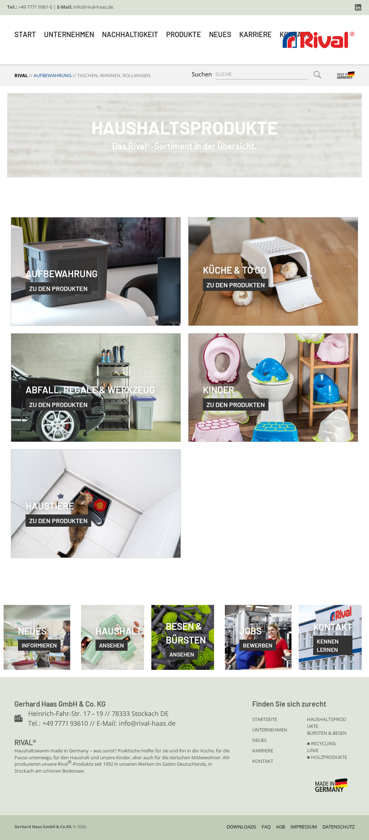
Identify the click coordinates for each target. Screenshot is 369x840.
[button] (358, 7)
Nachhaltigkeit (130, 34)
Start (25, 34)
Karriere (255, 34)
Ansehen (181, 654)
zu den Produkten (58, 288)
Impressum (303, 826)
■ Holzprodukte (327, 757)
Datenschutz (339, 826)
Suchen (202, 74)
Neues (220, 34)
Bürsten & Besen (327, 733)
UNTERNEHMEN (269, 729)
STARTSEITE (264, 719)
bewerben (257, 645)
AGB (280, 826)
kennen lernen (328, 645)
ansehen (111, 645)
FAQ (266, 826)
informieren (39, 645)
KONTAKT (262, 761)
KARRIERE (262, 750)
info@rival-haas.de (93, 7)
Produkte (183, 34)
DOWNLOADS (241, 826)
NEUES (259, 740)
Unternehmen (69, 34)
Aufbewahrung (52, 75)
